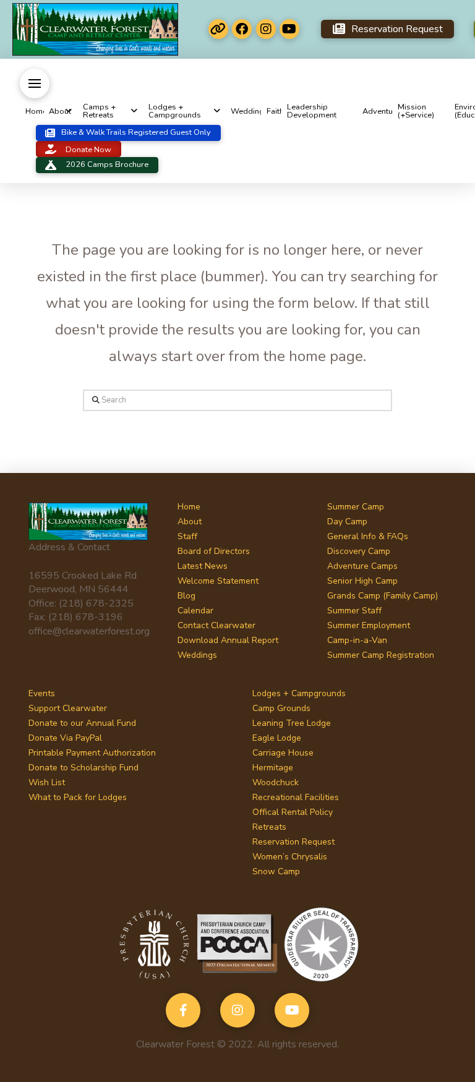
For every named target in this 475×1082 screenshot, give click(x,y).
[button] (34, 83)
